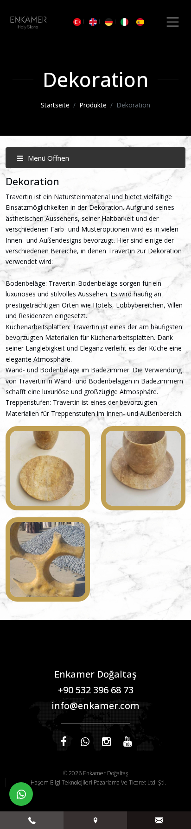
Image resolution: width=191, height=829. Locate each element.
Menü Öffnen (47, 158)
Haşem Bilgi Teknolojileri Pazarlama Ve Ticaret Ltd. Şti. (98, 782)
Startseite (55, 104)
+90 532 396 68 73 (96, 690)
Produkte (93, 104)
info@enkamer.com (95, 705)
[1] (172, 22)
